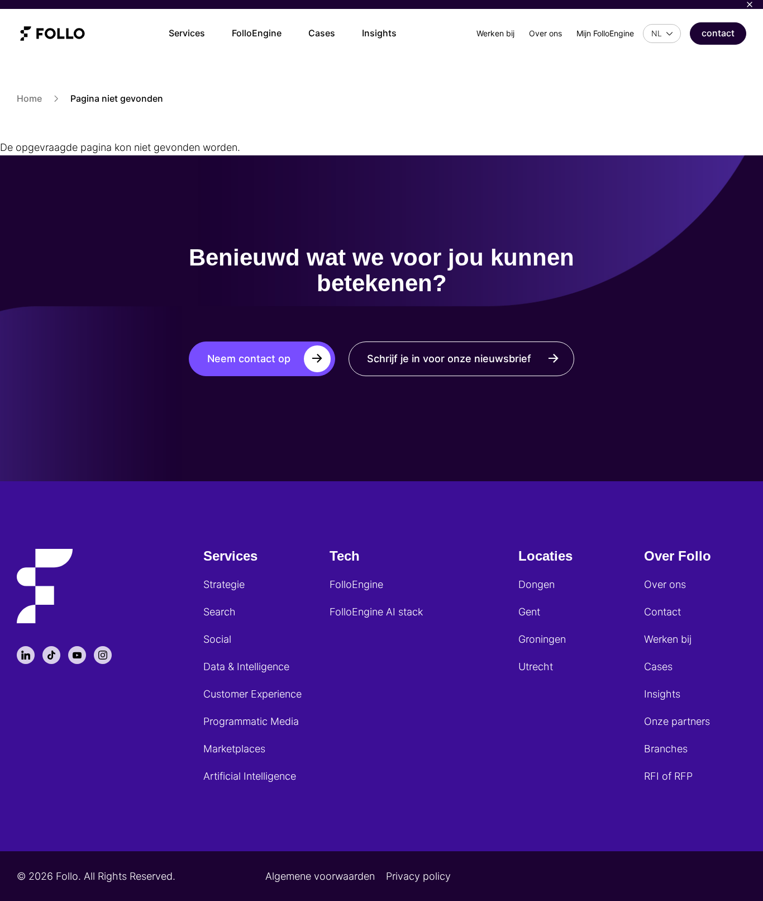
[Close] (749, 4)
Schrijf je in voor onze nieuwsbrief (449, 358)
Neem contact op (248, 358)
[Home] (52, 33)
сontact (718, 33)
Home (29, 98)
